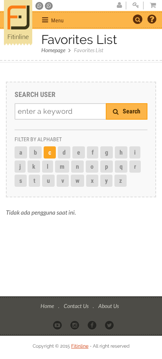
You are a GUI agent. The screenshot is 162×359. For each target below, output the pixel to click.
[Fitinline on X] (110, 325)
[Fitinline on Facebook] (93, 325)
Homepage (53, 50)
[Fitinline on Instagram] (75, 325)
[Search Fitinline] (137, 19)
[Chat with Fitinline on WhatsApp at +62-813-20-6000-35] (39, 6)
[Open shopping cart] (150, 5)
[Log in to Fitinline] (136, 5)
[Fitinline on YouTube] (58, 325)
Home (47, 306)
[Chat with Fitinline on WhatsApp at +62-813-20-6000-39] (49, 6)
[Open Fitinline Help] (151, 20)
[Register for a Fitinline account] (119, 5)
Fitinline (79, 346)
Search (130, 111)
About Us (108, 306)
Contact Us (77, 306)
